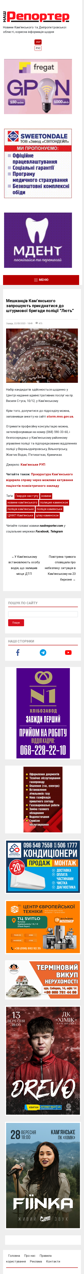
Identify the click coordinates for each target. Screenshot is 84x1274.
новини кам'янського (22, 502)
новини (46, 496)
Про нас (29, 1256)
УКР (38, 42)
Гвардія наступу (26, 496)
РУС (38, 48)
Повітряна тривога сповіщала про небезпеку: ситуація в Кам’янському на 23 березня (60, 568)
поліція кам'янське (21, 509)
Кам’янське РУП (33, 464)
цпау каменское (47, 515)
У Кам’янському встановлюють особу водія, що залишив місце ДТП (24, 565)
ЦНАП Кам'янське (20, 515)
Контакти (53, 1261)
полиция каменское (54, 502)
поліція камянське (49, 509)
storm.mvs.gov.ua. (61, 416)
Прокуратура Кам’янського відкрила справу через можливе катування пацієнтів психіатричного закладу (39, 479)
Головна (14, 1256)
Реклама (36, 1261)
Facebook (42, 531)
